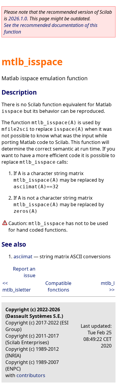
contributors (30, 375)
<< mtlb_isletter (16, 286)
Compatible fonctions (58, 286)
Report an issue (24, 272)
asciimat (23, 256)
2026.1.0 (17, 18)
